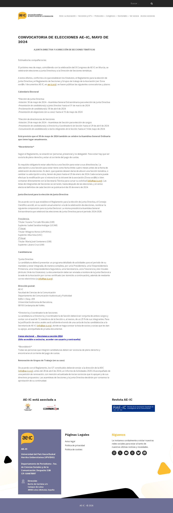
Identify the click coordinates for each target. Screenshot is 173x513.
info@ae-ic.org (95, 180)
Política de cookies (73, 449)
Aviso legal (70, 441)
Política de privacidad (75, 445)
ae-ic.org (52, 84)
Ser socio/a (134, 16)
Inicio (61, 16)
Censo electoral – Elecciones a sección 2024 (40, 336)
